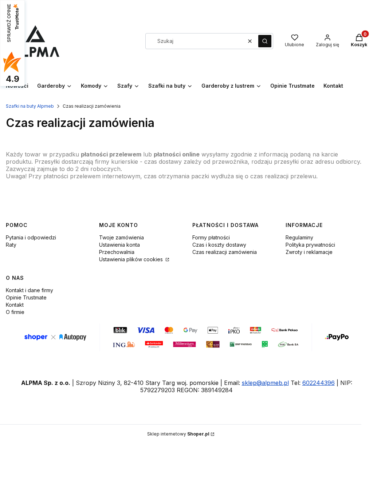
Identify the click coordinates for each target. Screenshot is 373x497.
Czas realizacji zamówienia (224, 252)
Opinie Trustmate (26, 297)
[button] (264, 41)
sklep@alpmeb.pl (265, 382)
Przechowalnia (116, 252)
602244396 (318, 382)
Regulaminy (299, 237)
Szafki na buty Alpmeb (30, 106)
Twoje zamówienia (121, 237)
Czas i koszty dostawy (219, 245)
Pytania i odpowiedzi (31, 237)
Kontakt (15, 305)
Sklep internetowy (178, 434)
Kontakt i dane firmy (29, 290)
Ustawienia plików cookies (131, 259)
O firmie (15, 312)
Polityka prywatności (310, 245)
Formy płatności (211, 237)
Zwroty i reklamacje (309, 252)
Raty (11, 245)
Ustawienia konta (119, 245)
